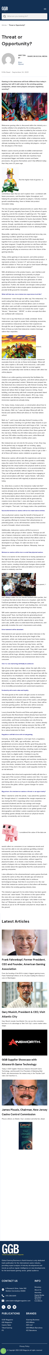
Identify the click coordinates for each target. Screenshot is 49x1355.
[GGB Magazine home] (5, 9)
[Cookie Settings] (3, 1351)
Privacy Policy (24, 1346)
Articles (4, 25)
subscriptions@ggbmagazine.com (18, 1301)
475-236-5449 (11, 1296)
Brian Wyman (21, 63)
